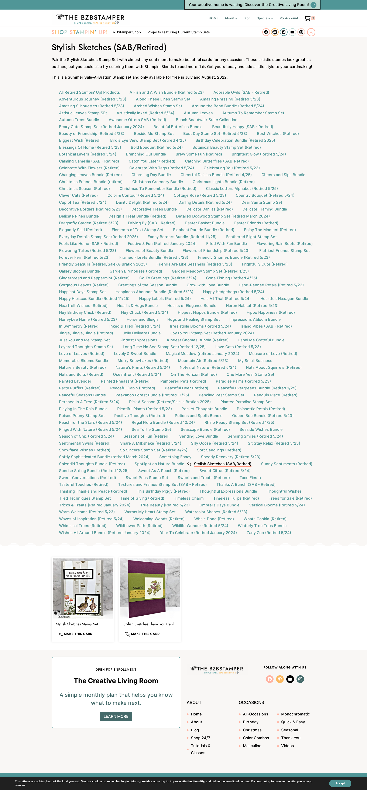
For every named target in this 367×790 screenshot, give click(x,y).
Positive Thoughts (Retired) (139, 415)
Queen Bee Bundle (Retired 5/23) (263, 415)
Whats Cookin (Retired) (265, 519)
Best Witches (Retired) (278, 133)
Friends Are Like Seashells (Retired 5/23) (194, 264)
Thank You (291, 738)
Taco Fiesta (250, 477)
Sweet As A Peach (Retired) (164, 470)
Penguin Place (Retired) (276, 395)
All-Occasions (255, 714)
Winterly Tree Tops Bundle (262, 525)
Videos (287, 745)
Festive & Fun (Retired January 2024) (162, 243)
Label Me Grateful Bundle (261, 340)
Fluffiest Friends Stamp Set (284, 250)
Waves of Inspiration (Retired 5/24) (91, 519)
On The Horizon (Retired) (194, 374)
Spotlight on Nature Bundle (159, 464)
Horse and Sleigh (142, 319)
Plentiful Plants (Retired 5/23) (144, 409)
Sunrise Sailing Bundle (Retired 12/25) (94, 470)
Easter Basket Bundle (205, 223)
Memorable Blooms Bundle (83, 360)
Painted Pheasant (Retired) (126, 381)
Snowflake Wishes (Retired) (84, 450)
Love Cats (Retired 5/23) (238, 347)
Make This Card (77, 634)
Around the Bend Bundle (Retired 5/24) (228, 106)
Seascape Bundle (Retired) (205, 429)
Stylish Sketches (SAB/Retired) (222, 464)
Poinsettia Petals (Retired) (261, 409)
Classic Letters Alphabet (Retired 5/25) (242, 188)
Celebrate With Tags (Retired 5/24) (161, 168)
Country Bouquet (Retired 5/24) (265, 195)
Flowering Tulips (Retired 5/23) (87, 250)
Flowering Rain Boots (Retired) (285, 243)
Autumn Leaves (198, 113)
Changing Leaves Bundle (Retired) (90, 174)
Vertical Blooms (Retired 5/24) (277, 505)
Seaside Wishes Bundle (261, 429)
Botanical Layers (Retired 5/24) (87, 154)
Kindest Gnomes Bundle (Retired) (198, 340)
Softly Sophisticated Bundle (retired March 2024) (104, 457)
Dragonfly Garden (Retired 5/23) (89, 223)
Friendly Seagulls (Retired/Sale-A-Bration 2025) (103, 264)
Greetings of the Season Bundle (147, 285)
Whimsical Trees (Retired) (83, 525)
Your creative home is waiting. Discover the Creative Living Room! (248, 4)
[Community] (275, 32)
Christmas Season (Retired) (84, 188)
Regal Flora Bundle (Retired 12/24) (163, 422)
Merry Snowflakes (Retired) (143, 360)
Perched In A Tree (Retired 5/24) (89, 402)
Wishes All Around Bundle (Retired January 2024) (105, 532)
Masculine (252, 745)
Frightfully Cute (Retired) (265, 264)
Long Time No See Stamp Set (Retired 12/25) (164, 347)
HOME (213, 18)
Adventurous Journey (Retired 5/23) (92, 99)
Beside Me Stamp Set (154, 133)
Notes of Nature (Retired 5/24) (208, 367)
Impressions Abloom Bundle (255, 319)
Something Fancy (175, 457)
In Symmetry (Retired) (79, 326)
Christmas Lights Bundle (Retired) (224, 181)
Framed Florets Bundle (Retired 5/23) (153, 257)
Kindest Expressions (138, 340)
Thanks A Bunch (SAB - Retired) (246, 484)
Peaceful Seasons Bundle (82, 395)
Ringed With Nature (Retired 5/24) (90, 429)
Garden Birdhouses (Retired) (136, 271)
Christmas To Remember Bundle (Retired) (158, 188)
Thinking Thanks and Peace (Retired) (93, 491)
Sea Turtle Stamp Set (151, 429)
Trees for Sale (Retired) (290, 498)
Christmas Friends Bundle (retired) (91, 181)
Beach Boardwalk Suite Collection (206, 119)
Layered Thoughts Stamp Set (86, 347)
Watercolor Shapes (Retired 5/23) (216, 512)
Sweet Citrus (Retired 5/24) (225, 470)
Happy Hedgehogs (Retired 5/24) (233, 292)
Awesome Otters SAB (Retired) (137, 119)
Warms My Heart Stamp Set (150, 512)
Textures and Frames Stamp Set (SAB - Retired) (162, 484)
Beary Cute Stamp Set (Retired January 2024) (101, 126)
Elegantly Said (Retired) (80, 230)
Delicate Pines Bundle (79, 216)
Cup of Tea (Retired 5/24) (82, 202)
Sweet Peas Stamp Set (147, 477)
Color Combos (256, 738)
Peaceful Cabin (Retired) (132, 388)
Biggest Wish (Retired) (80, 140)
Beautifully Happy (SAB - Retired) (242, 126)
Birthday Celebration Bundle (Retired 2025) (235, 140)
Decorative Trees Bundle (154, 209)
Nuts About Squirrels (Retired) (274, 367)
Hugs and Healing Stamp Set (193, 319)
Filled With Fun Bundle (226, 243)
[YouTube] (292, 32)
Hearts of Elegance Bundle (191, 305)
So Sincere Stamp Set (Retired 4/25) (154, 450)
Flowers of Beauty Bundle (149, 250)
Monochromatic (295, 714)
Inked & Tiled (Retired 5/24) (134, 326)
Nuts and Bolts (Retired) (81, 374)
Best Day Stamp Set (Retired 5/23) (215, 133)
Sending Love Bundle (198, 436)
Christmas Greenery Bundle (157, 181)
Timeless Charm (189, 498)
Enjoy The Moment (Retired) (270, 230)
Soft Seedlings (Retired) (219, 450)
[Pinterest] (284, 32)
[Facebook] (266, 32)
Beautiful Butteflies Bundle (178, 126)
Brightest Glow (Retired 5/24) (259, 154)
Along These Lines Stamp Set (163, 99)
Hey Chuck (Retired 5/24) (144, 312)
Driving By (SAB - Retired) (152, 223)
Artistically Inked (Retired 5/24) (145, 113)
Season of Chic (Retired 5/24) (86, 436)
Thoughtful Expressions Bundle (228, 491)
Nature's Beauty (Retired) (82, 367)
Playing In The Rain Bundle (83, 409)
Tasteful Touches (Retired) (84, 484)
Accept (340, 783)
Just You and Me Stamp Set (84, 340)
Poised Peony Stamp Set (82, 415)
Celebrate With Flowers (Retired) (89, 168)
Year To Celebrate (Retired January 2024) (198, 532)
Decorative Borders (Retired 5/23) (90, 209)
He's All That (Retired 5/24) (225, 298)
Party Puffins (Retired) (80, 388)
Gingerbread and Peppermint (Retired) (94, 278)
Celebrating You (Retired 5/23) (232, 168)
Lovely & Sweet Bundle (135, 353)
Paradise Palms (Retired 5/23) (243, 381)
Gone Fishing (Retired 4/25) (231, 278)
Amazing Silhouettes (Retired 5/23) (91, 106)
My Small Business (255, 360)
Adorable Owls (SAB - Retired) (241, 92)
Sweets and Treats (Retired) (204, 477)
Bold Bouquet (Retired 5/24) (157, 147)
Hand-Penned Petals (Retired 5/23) (271, 285)
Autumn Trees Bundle (79, 119)
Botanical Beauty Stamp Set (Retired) (226, 147)
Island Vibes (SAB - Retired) (266, 326)
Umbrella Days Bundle (219, 505)
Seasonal (289, 730)
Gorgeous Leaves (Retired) (84, 285)
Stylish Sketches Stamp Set (77, 624)
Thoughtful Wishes (284, 491)
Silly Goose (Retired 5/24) (214, 443)
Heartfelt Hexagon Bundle (284, 298)
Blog (247, 18)
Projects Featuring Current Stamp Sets (179, 32)
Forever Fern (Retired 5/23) (84, 257)
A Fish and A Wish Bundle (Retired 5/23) (167, 92)
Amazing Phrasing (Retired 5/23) (230, 99)
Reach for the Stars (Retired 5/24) (90, 422)
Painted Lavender (75, 381)
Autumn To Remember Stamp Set (253, 113)
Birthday (250, 722)
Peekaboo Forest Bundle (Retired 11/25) (152, 395)
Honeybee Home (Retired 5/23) (88, 319)
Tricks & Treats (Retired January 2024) (95, 505)
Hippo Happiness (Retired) (271, 312)
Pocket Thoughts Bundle (204, 409)
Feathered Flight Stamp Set (251, 237)
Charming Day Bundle (151, 174)
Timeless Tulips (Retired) (236, 498)
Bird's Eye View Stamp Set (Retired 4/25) (148, 140)
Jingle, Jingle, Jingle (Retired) (86, 333)
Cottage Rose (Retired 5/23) (200, 195)
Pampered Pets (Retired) (183, 381)
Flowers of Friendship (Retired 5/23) (216, 250)
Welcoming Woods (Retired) (159, 519)
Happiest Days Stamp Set (82, 292)
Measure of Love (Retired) (273, 353)
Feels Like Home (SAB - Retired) (88, 243)
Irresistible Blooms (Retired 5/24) (200, 326)
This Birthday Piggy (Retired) (163, 491)
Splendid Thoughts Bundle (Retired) (92, 464)
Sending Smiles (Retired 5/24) (255, 436)
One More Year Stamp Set (250, 374)
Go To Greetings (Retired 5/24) (167, 278)
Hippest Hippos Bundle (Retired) (207, 312)
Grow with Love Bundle (208, 285)
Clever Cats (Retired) (78, 195)
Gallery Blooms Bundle (79, 271)
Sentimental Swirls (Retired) (85, 443)
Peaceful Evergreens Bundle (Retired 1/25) (257, 388)
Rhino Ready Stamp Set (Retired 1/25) (239, 422)
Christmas (252, 730)
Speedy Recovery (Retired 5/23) (231, 457)
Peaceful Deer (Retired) (186, 388)
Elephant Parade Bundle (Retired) (203, 230)
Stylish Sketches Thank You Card (148, 624)
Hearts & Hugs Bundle (137, 305)
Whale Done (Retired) (214, 519)
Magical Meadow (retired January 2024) (202, 353)
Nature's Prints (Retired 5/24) (143, 367)
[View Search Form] (311, 32)
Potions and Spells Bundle (199, 415)
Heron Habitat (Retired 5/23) (252, 305)
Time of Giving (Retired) (142, 498)
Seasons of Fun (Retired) (147, 436)
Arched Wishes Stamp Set (158, 106)
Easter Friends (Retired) (256, 223)
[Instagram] (301, 32)
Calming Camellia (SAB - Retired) (89, 161)
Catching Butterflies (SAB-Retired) (217, 161)
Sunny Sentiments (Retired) (286, 464)
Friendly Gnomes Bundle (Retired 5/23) (234, 257)
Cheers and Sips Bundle (283, 174)
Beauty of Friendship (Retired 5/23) (91, 133)
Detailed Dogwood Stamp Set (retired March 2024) (223, 216)
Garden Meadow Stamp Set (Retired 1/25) (210, 271)
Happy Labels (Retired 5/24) (165, 298)
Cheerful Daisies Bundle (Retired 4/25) (216, 174)
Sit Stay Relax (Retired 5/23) (274, 443)
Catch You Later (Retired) (152, 161)
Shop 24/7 (200, 738)
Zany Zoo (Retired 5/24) (269, 532)
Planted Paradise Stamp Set (246, 402)
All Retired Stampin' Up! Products (89, 92)
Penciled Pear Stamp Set (221, 395)
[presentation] (83, 588)
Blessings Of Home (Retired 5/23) (90, 147)
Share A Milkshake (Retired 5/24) (150, 443)
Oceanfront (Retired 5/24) (137, 374)
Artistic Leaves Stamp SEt (83, 113)
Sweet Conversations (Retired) (87, 477)
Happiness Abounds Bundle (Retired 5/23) (154, 292)
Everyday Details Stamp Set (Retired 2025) (98, 237)
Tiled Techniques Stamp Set (85, 498)
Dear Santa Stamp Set (261, 202)
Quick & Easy (293, 722)
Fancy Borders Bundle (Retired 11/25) (182, 237)
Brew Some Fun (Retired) (199, 154)
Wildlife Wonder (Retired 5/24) (200, 525)
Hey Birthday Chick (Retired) (85, 312)
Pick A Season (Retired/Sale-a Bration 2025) (170, 402)
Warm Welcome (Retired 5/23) (87, 512)
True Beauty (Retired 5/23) (165, 505)
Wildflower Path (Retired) (139, 525)
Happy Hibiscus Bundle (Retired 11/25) (94, 298)
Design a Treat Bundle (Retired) (138, 216)
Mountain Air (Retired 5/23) (203, 360)
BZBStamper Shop (126, 32)
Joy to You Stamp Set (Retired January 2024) (212, 333)
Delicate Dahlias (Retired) (209, 209)
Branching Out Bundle (146, 154)
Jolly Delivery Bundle (142, 333)
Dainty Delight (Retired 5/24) (142, 202)
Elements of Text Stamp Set (138, 230)
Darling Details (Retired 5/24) (205, 202)
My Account (288, 18)
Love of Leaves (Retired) (81, 353)
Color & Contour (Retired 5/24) (135, 195)
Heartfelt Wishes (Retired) (83, 305)
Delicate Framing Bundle (265, 209)
